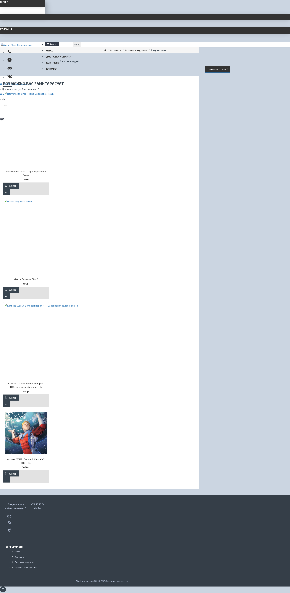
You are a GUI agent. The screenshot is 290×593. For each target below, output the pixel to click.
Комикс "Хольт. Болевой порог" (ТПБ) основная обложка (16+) (26, 385)
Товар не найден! (158, 50)
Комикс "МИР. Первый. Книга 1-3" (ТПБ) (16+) (26, 461)
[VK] (9, 515)
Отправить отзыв (216, 69)
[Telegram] (9, 529)
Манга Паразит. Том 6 (26, 279)
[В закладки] (6, 192)
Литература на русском (136, 50)
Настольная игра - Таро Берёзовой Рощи (26, 173)
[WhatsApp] (9, 522)
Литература (115, 50)
